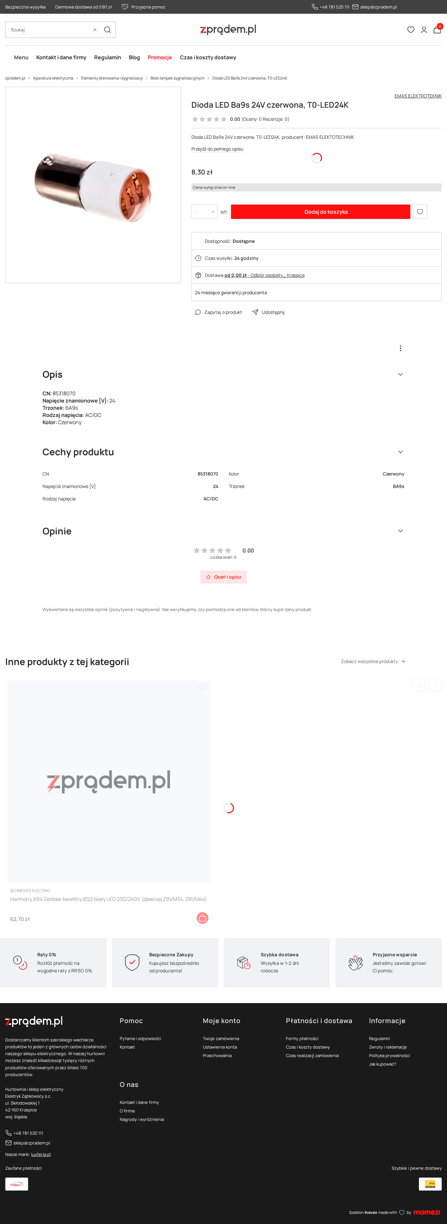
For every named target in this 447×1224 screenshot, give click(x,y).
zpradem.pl (15, 78)
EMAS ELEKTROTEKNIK (418, 96)
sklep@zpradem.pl (378, 7)
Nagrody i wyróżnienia (142, 1119)
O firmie (127, 1111)
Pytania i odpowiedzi (140, 1038)
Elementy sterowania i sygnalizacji (112, 78)
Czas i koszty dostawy (308, 1047)
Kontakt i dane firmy (139, 1102)
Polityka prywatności (389, 1055)
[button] (107, 30)
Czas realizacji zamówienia (312, 1055)
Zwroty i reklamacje (388, 1047)
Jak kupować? (382, 1064)
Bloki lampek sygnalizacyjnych (178, 78)
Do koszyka (202, 918)
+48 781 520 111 (334, 7)
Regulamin (379, 1038)
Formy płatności (302, 1038)
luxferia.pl (41, 1154)
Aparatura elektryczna (53, 78)
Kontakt (127, 1047)
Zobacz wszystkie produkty (369, 661)
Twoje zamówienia (221, 1038)
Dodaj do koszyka (326, 211)
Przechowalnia (217, 1055)
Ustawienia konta (220, 1047)
